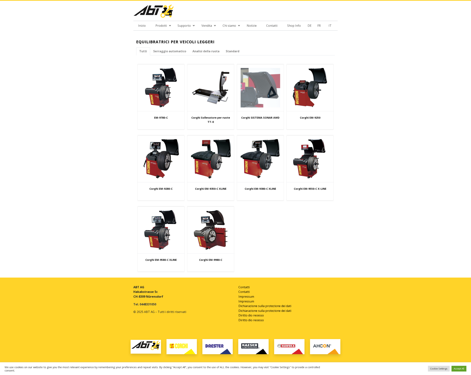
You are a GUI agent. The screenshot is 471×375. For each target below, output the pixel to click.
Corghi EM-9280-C (161, 188)
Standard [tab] (232, 51)
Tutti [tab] (143, 51)
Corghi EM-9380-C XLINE (260, 188)
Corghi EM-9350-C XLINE (210, 188)
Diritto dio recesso (251, 315)
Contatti (244, 287)
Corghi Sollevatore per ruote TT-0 (210, 120)
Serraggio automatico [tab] (169, 51)
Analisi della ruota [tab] (205, 51)
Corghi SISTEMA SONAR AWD (260, 117)
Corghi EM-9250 (310, 117)
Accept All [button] (459, 368)
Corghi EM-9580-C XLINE (161, 260)
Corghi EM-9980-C (210, 260)
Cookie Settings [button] (438, 368)
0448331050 (148, 304)
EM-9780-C (161, 117)
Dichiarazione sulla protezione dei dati (264, 306)
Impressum (246, 297)
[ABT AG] (153, 12)
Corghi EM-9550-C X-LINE (310, 188)
